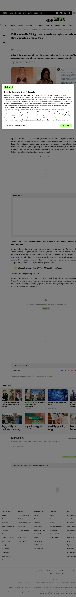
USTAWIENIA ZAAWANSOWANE (16, 125)
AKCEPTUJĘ (65, 125)
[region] (38, 106)
